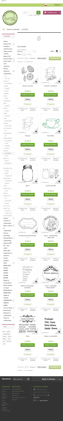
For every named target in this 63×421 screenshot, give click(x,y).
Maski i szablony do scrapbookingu (8, 228)
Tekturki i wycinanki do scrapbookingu (7, 221)
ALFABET (7, 88)
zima (4, 343)
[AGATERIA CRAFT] (11, 18)
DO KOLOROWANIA (8, 132)
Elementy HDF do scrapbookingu (8, 239)
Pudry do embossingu (7, 234)
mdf (4, 341)
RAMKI (6, 173)
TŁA (6, 198)
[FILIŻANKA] (50, 123)
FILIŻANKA (50, 136)
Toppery (6, 41)
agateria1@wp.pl (44, 400)
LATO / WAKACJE (6, 157)
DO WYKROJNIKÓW (8, 137)
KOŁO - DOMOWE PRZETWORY (51, 287)
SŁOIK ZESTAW (51, 186)
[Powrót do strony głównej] (3, 29)
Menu (27, 336)
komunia (9, 341)
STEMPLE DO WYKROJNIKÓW (8, 214)
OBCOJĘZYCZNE (8, 168)
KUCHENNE (8, 153)
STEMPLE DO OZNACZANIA (8, 177)
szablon (8, 331)
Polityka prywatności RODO (5, 404)
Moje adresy (15, 395)
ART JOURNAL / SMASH (8, 85)
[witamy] (31, 1)
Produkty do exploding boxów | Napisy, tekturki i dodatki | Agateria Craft (8, 51)
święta (4, 339)
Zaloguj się (57, 4)
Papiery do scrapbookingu (7, 319)
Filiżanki (27, 136)
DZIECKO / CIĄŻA (7, 117)
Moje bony (15, 399)
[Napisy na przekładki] (50, 323)
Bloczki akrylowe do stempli (8, 286)
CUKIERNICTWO (8, 300)
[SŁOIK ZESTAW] (50, 173)
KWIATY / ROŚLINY (7, 149)
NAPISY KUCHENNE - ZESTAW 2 (28, 287)
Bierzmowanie (7, 310)
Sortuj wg (19, 51)
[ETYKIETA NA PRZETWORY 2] (27, 223)
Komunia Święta (8, 58)
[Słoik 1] (27, 173)
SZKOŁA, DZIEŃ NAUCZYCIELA (7, 186)
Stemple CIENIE (6, 112)
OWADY (7, 171)
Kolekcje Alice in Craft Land (8, 254)
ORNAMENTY (8, 163)
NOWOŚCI (6, 302)
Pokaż (19, 54)
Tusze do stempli (8, 308)
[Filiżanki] (27, 123)
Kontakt (30, 15)
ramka (9, 336)
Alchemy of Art (7, 44)
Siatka (57, 52)
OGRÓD (5, 305)
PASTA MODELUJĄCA (7, 264)
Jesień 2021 (8, 210)
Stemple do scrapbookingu (13, 29)
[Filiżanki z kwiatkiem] (50, 73)
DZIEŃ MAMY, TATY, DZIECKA (8, 127)
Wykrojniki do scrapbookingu (7, 314)
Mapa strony (37, 15)
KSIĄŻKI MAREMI (6, 269)
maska (4, 336)
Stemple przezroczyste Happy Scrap (7, 206)
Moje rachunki (15, 393)
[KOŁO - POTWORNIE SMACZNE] (50, 223)
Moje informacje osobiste (18, 397)
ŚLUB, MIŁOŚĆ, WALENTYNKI (7, 193)
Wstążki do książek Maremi (7, 281)
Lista (60, 52)
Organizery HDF (8, 243)
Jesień (6, 143)
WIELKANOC (8, 200)
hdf (3, 331)
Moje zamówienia (16, 389)
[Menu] (27, 323)
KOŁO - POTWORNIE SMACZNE (51, 236)
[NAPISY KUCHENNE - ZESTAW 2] (27, 273)
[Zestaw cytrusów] (27, 73)
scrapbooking (6, 334)
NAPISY (7, 160)
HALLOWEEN (8, 140)
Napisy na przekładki (50, 336)
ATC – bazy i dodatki (7, 247)
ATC (6, 76)
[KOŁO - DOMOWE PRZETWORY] (50, 273)
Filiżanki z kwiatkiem (50, 86)
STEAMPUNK (8, 181)
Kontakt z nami (6, 389)
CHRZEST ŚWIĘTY (7, 107)
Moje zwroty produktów (18, 391)
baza (9, 339)
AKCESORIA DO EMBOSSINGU (8, 291)
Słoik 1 (28, 186)
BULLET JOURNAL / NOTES (6, 94)
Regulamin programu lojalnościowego (6, 409)
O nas (3, 400)
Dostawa (4, 391)
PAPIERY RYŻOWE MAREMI (6, 275)
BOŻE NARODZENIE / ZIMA (7, 101)
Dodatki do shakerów (6, 296)
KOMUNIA (7, 145)
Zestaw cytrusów (27, 86)
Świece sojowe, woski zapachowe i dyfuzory (7, 65)
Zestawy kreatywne (6, 259)
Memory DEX (7, 250)
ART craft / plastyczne (7, 80)
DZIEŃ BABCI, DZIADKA (8, 122)
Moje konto (16, 386)
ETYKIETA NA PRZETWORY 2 (28, 236)
